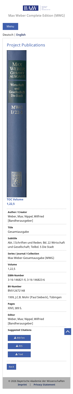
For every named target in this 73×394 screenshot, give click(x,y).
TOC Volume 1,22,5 (15, 202)
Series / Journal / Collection (23, 253)
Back (11, 366)
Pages (11, 303)
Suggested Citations (19, 330)
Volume (12, 264)
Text (20, 354)
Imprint (22, 384)
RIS (20, 346)
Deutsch (8, 35)
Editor (11, 314)
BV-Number (14, 286)
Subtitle (12, 238)
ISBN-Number (16, 275)
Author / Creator (17, 212)
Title (10, 227)
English (21, 35)
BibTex (20, 337)
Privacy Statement (44, 384)
